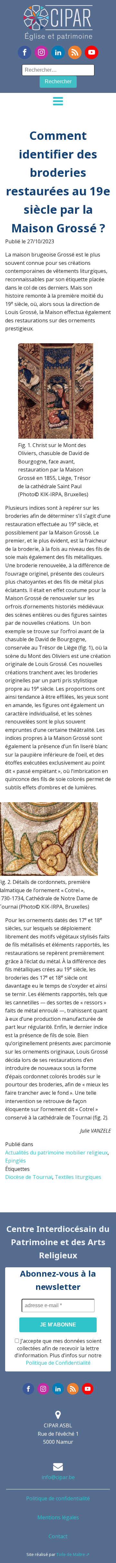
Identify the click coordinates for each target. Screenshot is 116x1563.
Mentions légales (58, 1517)
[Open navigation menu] (58, 102)
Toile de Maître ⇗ (73, 1554)
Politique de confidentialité (58, 1498)
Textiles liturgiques (78, 1177)
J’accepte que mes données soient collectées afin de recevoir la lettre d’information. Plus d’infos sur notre (58, 1351)
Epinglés (15, 1160)
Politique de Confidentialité (58, 1362)
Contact (58, 1536)
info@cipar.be (58, 1477)
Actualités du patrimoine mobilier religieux (56, 1152)
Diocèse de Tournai (28, 1177)
